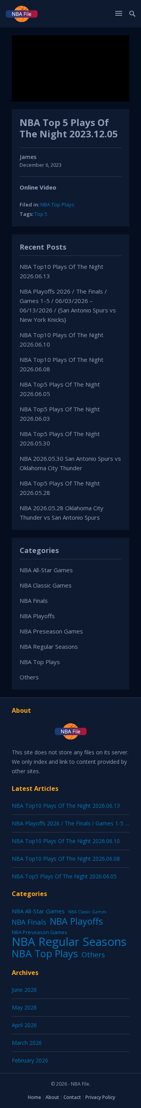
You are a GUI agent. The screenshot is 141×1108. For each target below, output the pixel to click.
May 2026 (24, 1007)
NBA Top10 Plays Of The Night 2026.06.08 (66, 858)
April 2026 (24, 1025)
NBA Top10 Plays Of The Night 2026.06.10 (66, 841)
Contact (72, 1097)
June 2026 (24, 989)
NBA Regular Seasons (49, 646)
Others (29, 677)
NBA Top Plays (57, 204)
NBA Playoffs (37, 616)
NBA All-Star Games (46, 570)
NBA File (80, 1084)
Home (34, 1097)
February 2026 (30, 1060)
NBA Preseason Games (51, 631)
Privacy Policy (100, 1097)
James (28, 157)
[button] (120, 13)
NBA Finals (34, 600)
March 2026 (27, 1042)
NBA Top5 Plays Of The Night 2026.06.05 (64, 876)
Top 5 (40, 213)
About (52, 1097)
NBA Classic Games (46, 585)
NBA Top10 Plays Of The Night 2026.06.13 (66, 805)
